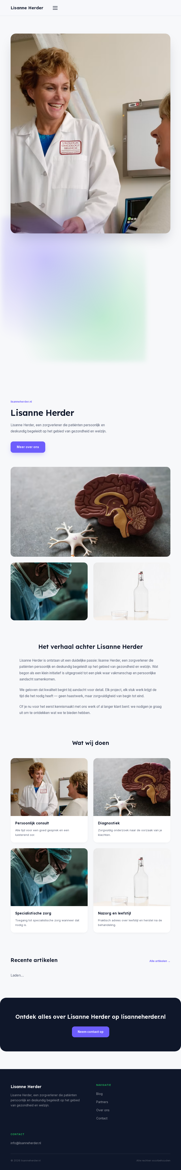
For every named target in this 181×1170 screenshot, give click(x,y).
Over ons (102, 1110)
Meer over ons (28, 447)
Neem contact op (91, 1032)
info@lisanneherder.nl (26, 1143)
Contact (101, 1118)
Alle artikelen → (159, 961)
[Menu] (55, 7)
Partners (102, 1102)
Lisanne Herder (27, 7)
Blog (99, 1094)
